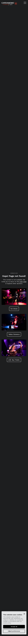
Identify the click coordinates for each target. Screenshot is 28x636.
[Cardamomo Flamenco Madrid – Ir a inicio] (5, 4)
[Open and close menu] (25, 3)
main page (23, 281)
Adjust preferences (14, 631)
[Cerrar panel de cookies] (24, 614)
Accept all (14, 626)
